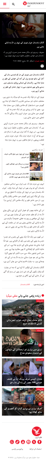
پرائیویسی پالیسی (17, 449)
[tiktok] (17, 442)
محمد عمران (39, 61)
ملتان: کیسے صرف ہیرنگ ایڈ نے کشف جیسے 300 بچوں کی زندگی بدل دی (24, 380)
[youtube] (23, 442)
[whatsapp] (12, 442)
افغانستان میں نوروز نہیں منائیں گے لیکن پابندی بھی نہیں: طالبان (16, 175)
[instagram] (28, 442)
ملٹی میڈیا (11, 296)
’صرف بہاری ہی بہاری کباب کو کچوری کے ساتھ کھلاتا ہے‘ (23, 410)
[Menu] (4, 4)
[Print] (42, 66)
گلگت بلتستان (25, 284)
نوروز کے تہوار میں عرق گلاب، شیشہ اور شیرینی (16, 156)
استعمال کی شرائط (35, 449)
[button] (23, 25)
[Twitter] (34, 442)
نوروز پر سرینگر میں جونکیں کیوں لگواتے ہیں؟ (17, 165)
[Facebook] (39, 442)
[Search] (13, 4)
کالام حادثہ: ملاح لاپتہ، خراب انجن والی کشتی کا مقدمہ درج (24, 322)
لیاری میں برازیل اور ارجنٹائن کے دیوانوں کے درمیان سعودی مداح (23, 351)
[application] (23, 26)
